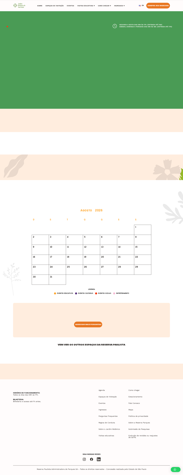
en (143, 5)
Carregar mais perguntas (88, 324)
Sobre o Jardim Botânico (109, 429)
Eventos (70, 6)
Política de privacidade (138, 416)
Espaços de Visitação (55, 6)
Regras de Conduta (107, 423)
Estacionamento (135, 397)
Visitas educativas (85, 6)
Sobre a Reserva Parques (139, 423)
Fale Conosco (134, 403)
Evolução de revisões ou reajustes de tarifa (142, 436)
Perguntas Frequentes (108, 416)
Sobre (39, 6)
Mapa (130, 410)
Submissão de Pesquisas (139, 429)
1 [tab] (7, 26)
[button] (176, 469)
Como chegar (103, 6)
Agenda (102, 390)
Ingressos (118, 6)
